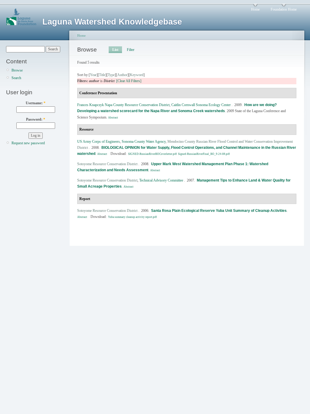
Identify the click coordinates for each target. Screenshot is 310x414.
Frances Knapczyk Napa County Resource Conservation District (123, 105)
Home (255, 9)
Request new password (28, 143)
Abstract (113, 117)
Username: (35, 103)
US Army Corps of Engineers (98, 141)
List (115, 50)
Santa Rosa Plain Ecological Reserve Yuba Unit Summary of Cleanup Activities (219, 211)
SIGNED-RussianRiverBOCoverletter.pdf (152, 153)
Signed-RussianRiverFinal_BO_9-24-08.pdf (204, 153)
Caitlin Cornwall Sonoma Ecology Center (201, 105)
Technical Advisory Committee (161, 180)
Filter (130, 50)
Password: (35, 119)
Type (111, 75)
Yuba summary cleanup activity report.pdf (132, 217)
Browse (17, 70)
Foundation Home (284, 9)
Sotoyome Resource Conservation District (107, 164)
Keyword (136, 75)
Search (16, 78)
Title (102, 75)
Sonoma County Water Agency (144, 141)
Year (93, 75)
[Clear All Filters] (128, 81)
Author (122, 75)
